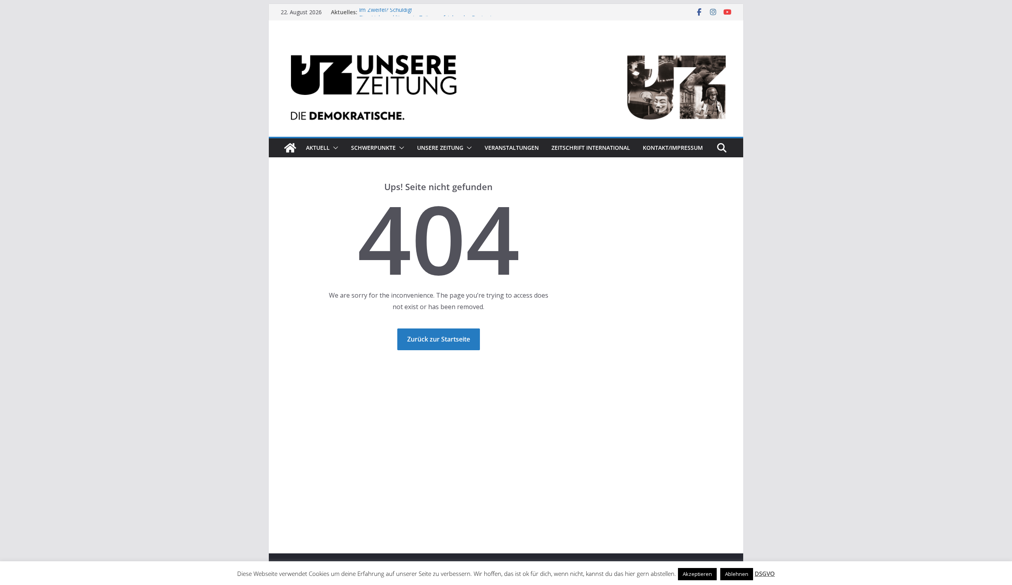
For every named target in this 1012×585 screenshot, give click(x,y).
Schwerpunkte (373, 147)
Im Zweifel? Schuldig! (385, 12)
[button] (334, 147)
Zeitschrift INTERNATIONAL (590, 147)
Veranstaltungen (512, 147)
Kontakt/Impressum (673, 147)
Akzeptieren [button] (697, 573)
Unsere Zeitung (440, 147)
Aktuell (318, 147)
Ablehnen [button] (736, 573)
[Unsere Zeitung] (506, 44)
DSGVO (765, 573)
